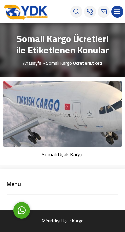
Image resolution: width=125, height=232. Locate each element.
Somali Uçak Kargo (63, 154)
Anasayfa (32, 63)
